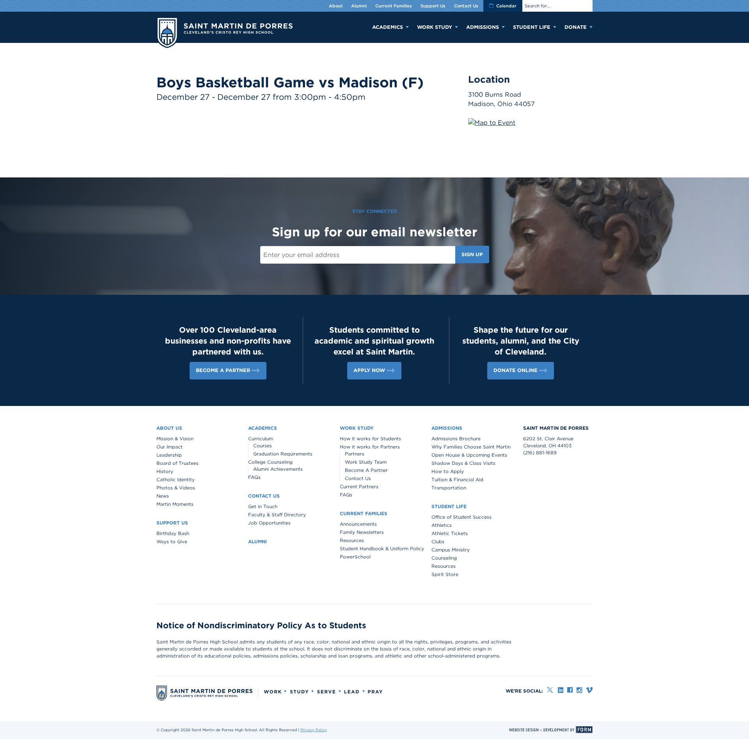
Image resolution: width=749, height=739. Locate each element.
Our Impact (169, 447)
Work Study (434, 27)
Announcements (358, 524)
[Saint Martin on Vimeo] (589, 690)
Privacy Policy (313, 730)
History (164, 471)
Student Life (531, 27)
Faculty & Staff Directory (277, 514)
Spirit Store (444, 574)
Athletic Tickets (449, 533)
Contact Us (466, 6)
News (162, 496)
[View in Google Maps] (491, 122)
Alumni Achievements (278, 469)
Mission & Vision (174, 438)
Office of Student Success (461, 517)
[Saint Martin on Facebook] (570, 690)
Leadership (169, 455)
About (336, 6)
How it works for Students (370, 438)
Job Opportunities (269, 523)
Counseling (444, 558)
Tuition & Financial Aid (457, 479)
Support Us (433, 6)
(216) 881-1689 (540, 452)
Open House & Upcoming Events (469, 455)
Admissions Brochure (456, 438)
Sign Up (472, 254)
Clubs (437, 541)
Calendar (506, 6)
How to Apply (447, 471)
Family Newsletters (362, 532)
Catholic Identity (175, 479)
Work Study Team (366, 462)
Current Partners (359, 486)
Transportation (448, 488)
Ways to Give (171, 541)
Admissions (482, 27)
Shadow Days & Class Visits (463, 463)
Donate (575, 27)
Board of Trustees (177, 463)
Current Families (393, 6)
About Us (169, 428)
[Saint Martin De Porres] (224, 34)
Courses (262, 445)
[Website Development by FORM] (551, 729)
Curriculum (260, 438)
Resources (352, 540)
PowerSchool (355, 557)
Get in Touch (262, 506)
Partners (354, 454)
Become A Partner (366, 470)
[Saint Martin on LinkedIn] (560, 690)
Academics (387, 27)
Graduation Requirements (282, 454)
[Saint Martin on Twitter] (550, 690)
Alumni (359, 6)
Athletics (441, 525)
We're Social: (524, 691)
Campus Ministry (450, 550)
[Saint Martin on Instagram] (579, 690)
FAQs (254, 477)
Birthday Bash (172, 533)
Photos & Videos (175, 488)
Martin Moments (174, 504)
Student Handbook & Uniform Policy (382, 548)
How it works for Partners (370, 447)
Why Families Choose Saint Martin (471, 447)
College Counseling (270, 462)
